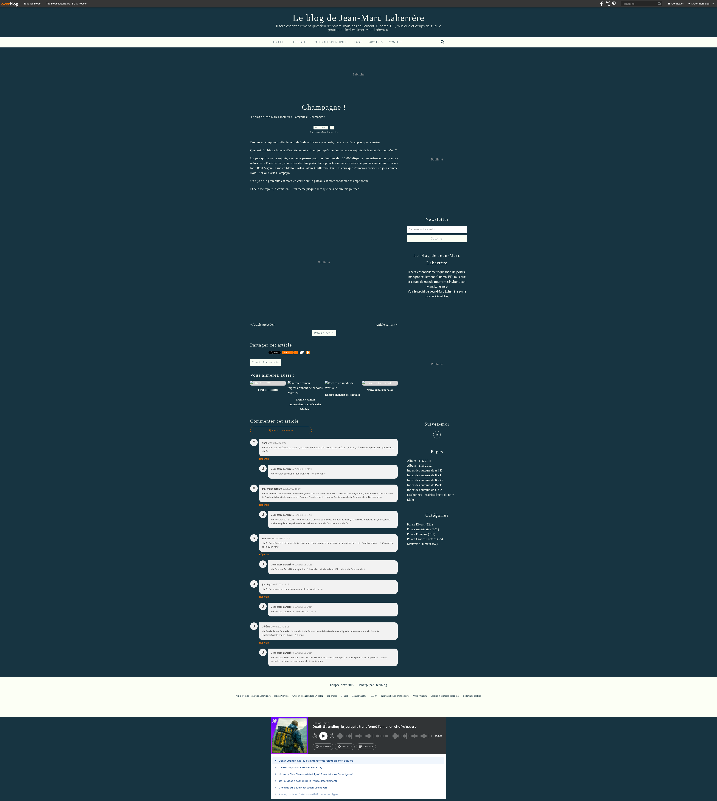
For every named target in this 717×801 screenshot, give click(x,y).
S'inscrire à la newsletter (265, 362)
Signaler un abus (359, 696)
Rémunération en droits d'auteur (395, 696)
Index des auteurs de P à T (424, 485)
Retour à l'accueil (324, 333)
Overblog (381, 685)
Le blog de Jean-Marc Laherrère (358, 18)
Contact (395, 42)
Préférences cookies (472, 696)
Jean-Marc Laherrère (444, 291)
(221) (420, 524)
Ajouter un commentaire (281, 430)
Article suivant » (387, 324)
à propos (368, 747)
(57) (422, 544)
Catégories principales (331, 42)
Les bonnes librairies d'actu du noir (430, 495)
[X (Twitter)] (607, 3)
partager (347, 747)
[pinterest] (614, 3)
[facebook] (601, 3)
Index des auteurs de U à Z (424, 490)
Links (411, 499)
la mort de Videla (298, 142)
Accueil (278, 42)
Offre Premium (420, 696)
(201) (423, 529)
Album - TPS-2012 (419, 465)
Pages (358, 42)
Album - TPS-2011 (419, 461)
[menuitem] (278, 42)
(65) (425, 539)
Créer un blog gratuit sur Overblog (307, 696)
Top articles (332, 696)
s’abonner (325, 747)
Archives (376, 42)
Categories (300, 117)
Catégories (299, 42)
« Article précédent (262, 324)
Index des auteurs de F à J (424, 475)
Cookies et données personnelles (445, 696)
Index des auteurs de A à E (424, 470)
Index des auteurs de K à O (425, 480)
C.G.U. (374, 696)
